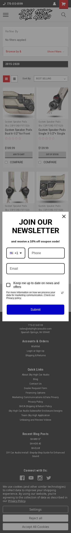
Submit (35, 309)
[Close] (64, 216)
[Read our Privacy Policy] (62, 292)
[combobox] (15, 253)
